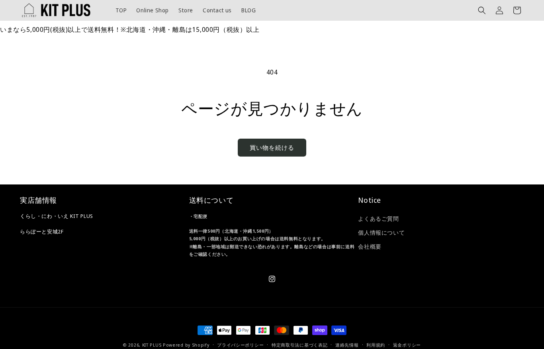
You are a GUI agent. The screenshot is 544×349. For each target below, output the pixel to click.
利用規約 (375, 344)
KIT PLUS (152, 345)
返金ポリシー (407, 344)
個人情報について (381, 233)
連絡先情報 (347, 344)
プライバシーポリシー (240, 344)
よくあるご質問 (378, 218)
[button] (482, 10)
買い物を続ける (272, 147)
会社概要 (369, 247)
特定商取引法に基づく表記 (299, 344)
